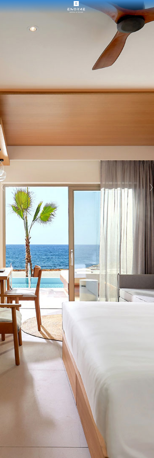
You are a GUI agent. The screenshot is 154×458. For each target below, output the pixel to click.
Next (151, 187)
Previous (2, 187)
